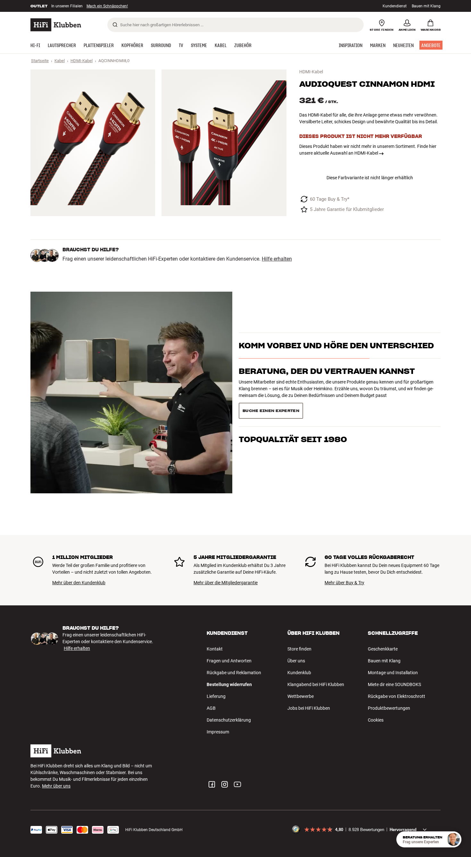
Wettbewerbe (300, 696)
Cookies (376, 720)
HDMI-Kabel (81, 60)
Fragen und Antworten (229, 660)
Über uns (296, 660)
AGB (211, 708)
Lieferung (216, 696)
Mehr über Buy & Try (344, 582)
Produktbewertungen (389, 708)
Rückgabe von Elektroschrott (396, 696)
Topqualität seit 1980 (293, 439)
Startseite (40, 60)
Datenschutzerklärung (229, 720)
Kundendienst (395, 6)
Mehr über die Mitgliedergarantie (226, 582)
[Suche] (115, 24)
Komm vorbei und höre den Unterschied (336, 346)
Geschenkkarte (383, 648)
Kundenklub (299, 672)
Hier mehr (129, 6)
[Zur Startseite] (55, 24)
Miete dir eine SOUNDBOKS (394, 684)
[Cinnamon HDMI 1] (92, 142)
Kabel (59, 60)
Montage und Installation (393, 672)
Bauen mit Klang (426, 6)
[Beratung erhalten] (453, 839)
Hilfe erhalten (277, 259)
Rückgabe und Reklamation (234, 672)
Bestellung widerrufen (229, 684)
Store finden (299, 648)
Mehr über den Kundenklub (78, 582)
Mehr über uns (56, 785)
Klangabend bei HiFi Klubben (315, 684)
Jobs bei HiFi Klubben (308, 708)
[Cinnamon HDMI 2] (223, 142)
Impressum (218, 731)
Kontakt (215, 648)
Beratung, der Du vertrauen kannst (327, 371)
